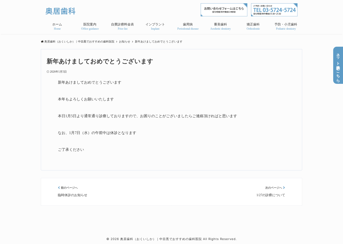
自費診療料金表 (122, 24)
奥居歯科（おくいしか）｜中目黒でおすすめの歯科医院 (161, 239)
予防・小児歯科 (285, 24)
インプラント (155, 24)
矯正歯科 (253, 24)
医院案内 (89, 24)
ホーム (57, 24)
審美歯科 (220, 24)
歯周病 (188, 24)
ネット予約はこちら (338, 65)
